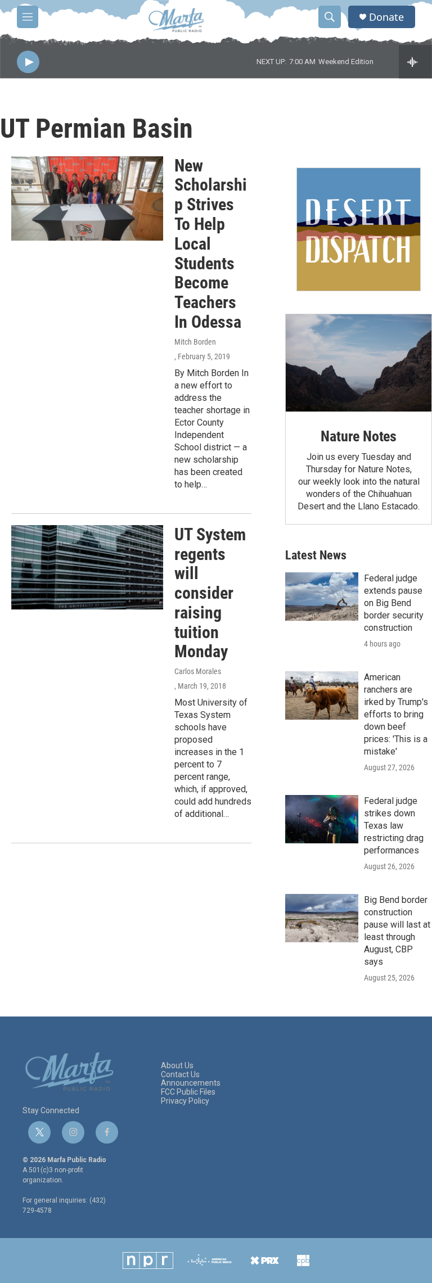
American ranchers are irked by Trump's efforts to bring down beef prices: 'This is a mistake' (396, 714)
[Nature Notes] (358, 363)
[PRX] (264, 1260)
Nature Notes (359, 436)
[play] (28, 62)
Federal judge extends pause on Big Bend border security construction (394, 603)
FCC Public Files (188, 1092)
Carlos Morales (197, 671)
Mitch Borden (195, 341)
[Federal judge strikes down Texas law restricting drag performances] (321, 819)
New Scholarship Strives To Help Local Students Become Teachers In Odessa (210, 244)
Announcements (190, 1083)
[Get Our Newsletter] (358, 229)
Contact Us (180, 1074)
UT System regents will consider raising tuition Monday (210, 593)
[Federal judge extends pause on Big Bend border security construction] (321, 596)
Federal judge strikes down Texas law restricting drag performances (394, 826)
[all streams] (415, 62)
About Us (177, 1065)
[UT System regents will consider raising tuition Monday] (87, 567)
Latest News (315, 555)
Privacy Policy (185, 1101)
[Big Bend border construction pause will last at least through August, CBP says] (321, 918)
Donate (386, 17)
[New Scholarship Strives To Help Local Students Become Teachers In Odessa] (87, 198)
